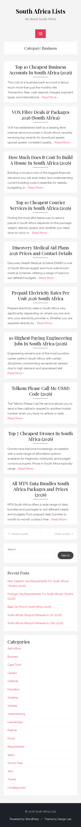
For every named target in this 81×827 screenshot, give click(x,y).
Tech (10, 771)
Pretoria (12, 730)
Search (12, 549)
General (12, 705)
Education (14, 689)
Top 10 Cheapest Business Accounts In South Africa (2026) (40, 69)
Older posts (62, 534)
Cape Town (14, 664)
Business (13, 656)
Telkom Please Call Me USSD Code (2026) (41, 391)
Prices (11, 738)
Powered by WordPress (24, 819)
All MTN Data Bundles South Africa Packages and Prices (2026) (40, 489)
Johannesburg (16, 713)
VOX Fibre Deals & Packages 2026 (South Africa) (40, 115)
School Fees (15, 763)
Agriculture (14, 648)
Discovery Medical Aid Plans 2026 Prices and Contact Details (40, 250)
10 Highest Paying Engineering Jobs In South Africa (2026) (40, 340)
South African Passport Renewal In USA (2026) (35, 623)
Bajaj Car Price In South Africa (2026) (29, 606)
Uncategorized (17, 787)
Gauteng (13, 697)
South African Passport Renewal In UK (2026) (35, 615)
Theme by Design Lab (57, 819)
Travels (12, 779)
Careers (12, 673)
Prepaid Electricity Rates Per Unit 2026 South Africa (41, 295)
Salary (11, 754)
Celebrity (13, 681)
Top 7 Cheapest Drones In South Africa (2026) (40, 436)
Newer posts (19, 534)
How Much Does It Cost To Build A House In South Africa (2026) (40, 160)
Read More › (50, 97)
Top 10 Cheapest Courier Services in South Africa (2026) (40, 205)
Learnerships (15, 722)
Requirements (16, 746)
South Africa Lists (40, 11)
